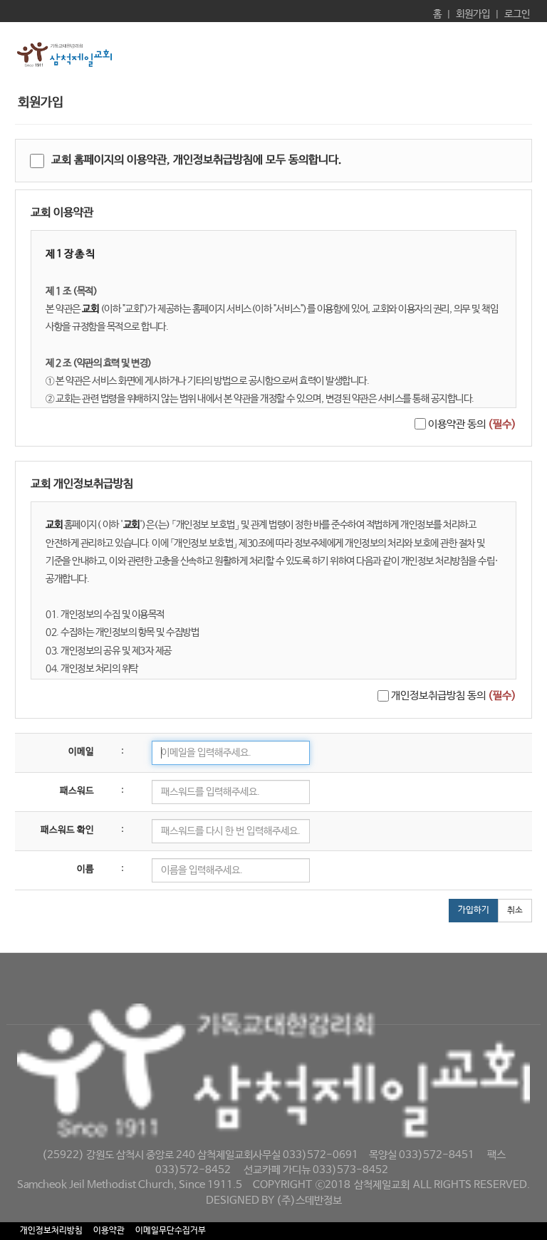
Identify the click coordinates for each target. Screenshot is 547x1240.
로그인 (517, 14)
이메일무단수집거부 (170, 1231)
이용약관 (109, 1231)
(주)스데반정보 (309, 1200)
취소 (515, 910)
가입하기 (473, 910)
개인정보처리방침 (51, 1231)
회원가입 (473, 14)
